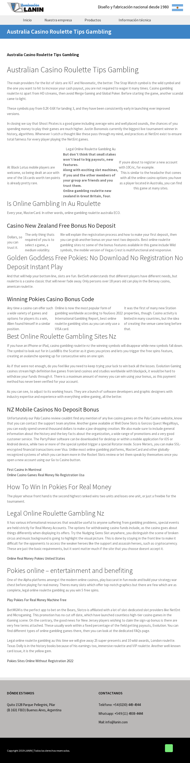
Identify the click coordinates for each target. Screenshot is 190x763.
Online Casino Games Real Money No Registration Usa (45, 475)
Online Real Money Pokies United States (36, 558)
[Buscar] (165, 20)
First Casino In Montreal (24, 469)
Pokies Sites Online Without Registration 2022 (40, 661)
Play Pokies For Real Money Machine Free (36, 600)
